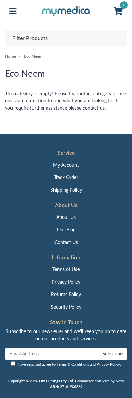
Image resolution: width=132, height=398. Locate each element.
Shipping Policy (66, 190)
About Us (66, 217)
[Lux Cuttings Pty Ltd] (66, 11)
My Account (66, 165)
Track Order (66, 177)
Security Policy (66, 307)
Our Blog (66, 230)
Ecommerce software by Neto (99, 381)
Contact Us (66, 242)
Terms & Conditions (73, 364)
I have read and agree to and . (68, 364)
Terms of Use (66, 269)
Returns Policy (66, 294)
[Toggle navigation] (13, 11)
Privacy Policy (66, 282)
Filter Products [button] (30, 38)
